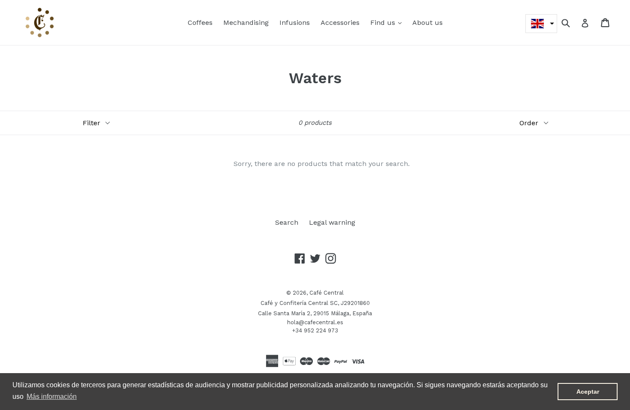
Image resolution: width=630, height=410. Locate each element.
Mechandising (246, 22)
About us (427, 22)
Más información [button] (52, 396)
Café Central (326, 292)
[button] (541, 23)
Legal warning (332, 222)
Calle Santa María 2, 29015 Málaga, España (315, 313)
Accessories (340, 22)
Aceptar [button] (587, 391)
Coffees (200, 22)
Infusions (294, 22)
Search (286, 222)
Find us (388, 22)
